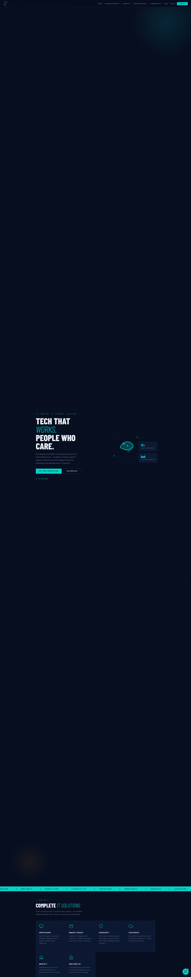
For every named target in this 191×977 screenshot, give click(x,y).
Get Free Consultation (48, 471)
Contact (182, 3)
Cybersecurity (156, 3)
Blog (166, 3)
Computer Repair (139, 3)
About (173, 3)
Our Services (72, 471)
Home (100, 3)
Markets (126, 3)
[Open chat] (186, 972)
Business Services (112, 3)
